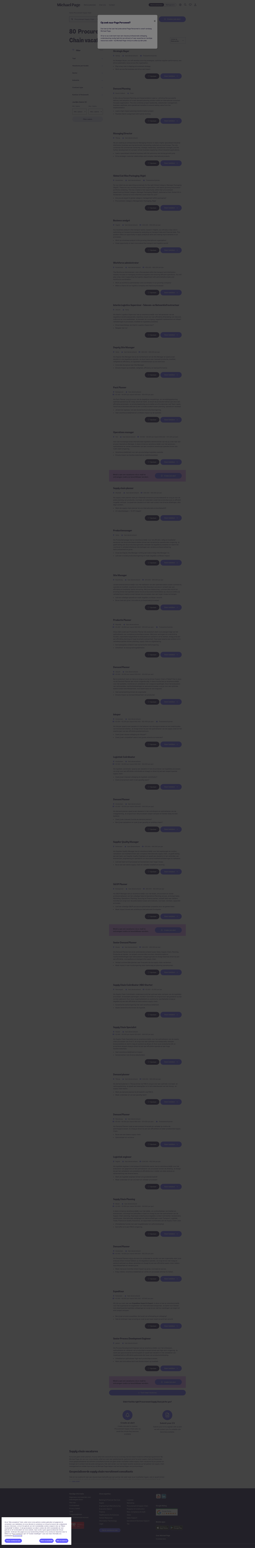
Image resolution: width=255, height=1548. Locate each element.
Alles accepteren (61, 1540)
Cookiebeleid (17, 1535)
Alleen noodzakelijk (46, 1540)
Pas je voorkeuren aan (13, 1540)
